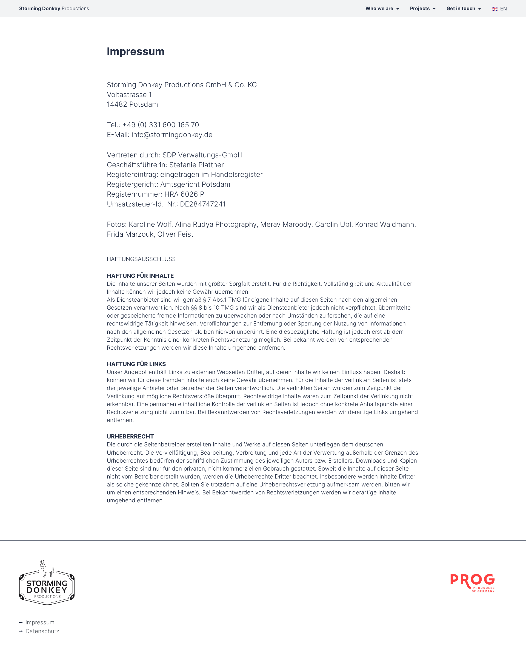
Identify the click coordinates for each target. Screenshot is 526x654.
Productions (54, 8)
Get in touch (461, 8)
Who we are (379, 8)
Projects (420, 8)
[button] (12, 642)
